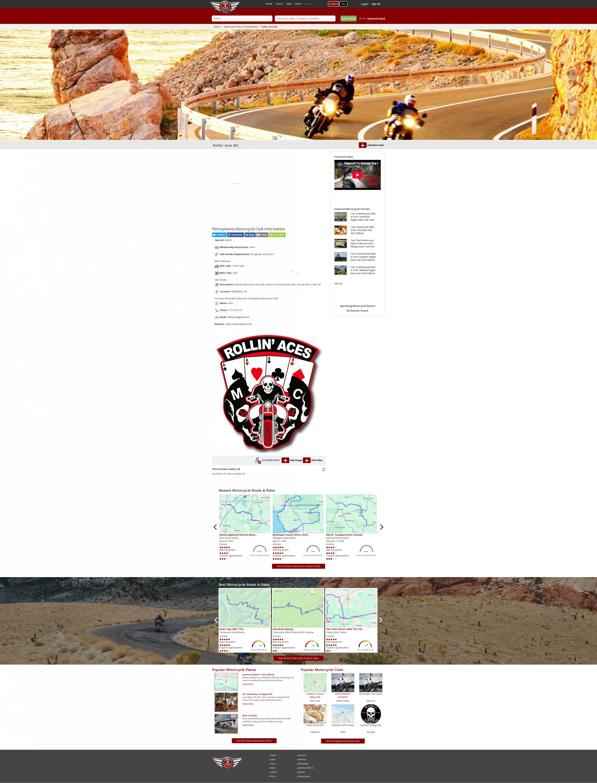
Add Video (317, 460)
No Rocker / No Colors (370, 693)
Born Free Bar (250, 715)
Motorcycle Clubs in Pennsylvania (240, 26)
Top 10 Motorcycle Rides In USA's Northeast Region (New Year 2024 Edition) (363, 216)
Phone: (223, 310)
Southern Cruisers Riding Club (315, 695)
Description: (226, 284)
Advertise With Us (305, 768)
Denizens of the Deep (343, 725)
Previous (215, 527)
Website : (220, 324)
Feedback (333, 3)
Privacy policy (304, 776)
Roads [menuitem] (269, 3)
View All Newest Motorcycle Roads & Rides (298, 566)
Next (382, 527)
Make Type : (226, 272)
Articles (273, 772)
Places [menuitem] (298, 3)
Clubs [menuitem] (289, 3)
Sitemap (301, 772)
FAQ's (272, 776)
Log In (364, 4)
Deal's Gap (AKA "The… (232, 629)
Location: (225, 291)
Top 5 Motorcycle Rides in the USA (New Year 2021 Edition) (363, 230)
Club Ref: (219, 240)
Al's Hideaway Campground (257, 694)
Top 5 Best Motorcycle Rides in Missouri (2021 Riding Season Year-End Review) (362, 243)
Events (273, 755)
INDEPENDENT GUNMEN (343, 695)
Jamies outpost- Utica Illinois (259, 674)
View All (338, 283)
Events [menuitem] (279, 3)
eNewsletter (303, 763)
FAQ (343, 3)
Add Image (296, 460)
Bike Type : (226, 265)
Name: (223, 303)
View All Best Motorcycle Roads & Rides (298, 658)
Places (273, 763)
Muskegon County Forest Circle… (291, 534)
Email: (223, 317)
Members (302, 759)
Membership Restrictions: (234, 247)
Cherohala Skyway (283, 629)
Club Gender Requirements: (235, 254)
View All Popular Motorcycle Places (254, 740)
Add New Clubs (375, 145)
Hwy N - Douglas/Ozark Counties (344, 534)
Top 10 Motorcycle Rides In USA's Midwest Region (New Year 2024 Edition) (363, 270)
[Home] (228, 757)
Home (217, 26)
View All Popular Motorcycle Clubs (343, 740)
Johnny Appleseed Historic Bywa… (238, 534)
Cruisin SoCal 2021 (315, 725)
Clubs (272, 759)
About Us (302, 755)
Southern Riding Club (370, 725)
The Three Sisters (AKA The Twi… (345, 629)
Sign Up (375, 4)
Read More (248, 684)
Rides (272, 768)
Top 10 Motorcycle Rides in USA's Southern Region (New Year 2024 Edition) (363, 256)
